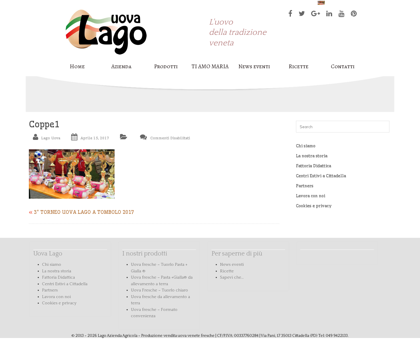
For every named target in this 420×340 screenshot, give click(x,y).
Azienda (121, 66)
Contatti (343, 66)
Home (77, 66)
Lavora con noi (310, 195)
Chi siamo (305, 145)
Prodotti (166, 66)
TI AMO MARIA (210, 66)
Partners (304, 185)
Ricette (299, 66)
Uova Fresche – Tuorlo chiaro (159, 290)
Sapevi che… (232, 277)
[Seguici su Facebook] (288, 14)
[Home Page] (106, 58)
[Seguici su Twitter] (300, 14)
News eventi (254, 66)
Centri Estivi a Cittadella (321, 175)
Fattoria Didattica (313, 165)
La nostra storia (311, 155)
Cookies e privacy (314, 205)
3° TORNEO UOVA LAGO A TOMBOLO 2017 (84, 212)
